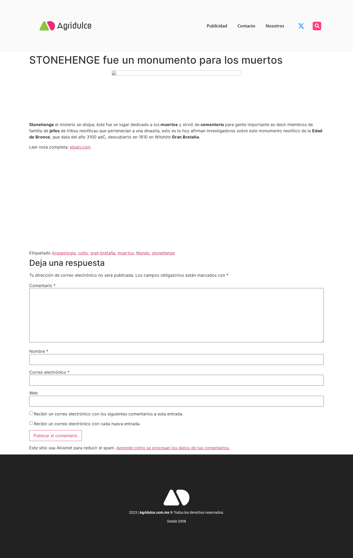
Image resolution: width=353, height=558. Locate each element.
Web (33, 393)
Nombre (38, 351)
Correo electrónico (49, 372)
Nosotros (275, 26)
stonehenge (163, 252)
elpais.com (80, 147)
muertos (126, 252)
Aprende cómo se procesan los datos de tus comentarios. (173, 447)
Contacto (246, 26)
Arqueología (64, 252)
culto (83, 252)
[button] (317, 26)
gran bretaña (102, 252)
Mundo (143, 252)
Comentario (42, 285)
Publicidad (217, 26)
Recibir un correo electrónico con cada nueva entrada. (87, 424)
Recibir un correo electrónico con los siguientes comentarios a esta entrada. (108, 414)
